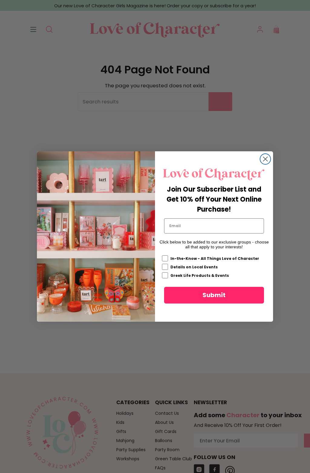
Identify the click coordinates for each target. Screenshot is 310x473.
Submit (214, 295)
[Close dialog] (265, 159)
